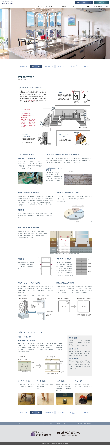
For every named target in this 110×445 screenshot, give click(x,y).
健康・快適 (87, 66)
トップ (33, 6)
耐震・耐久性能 (36, 66)
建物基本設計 (23, 66)
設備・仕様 (61, 66)
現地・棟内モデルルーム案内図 (100, 6)
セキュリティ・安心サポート (74, 66)
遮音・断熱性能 (49, 66)
